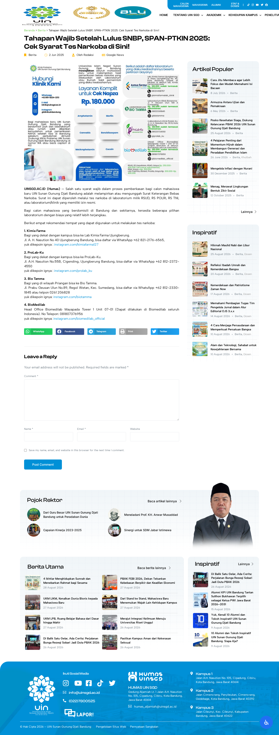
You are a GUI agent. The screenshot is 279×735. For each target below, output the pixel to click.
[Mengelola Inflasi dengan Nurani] (200, 177)
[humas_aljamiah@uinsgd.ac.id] (130, 706)
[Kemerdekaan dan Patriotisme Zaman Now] (200, 295)
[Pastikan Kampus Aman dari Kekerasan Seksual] (109, 649)
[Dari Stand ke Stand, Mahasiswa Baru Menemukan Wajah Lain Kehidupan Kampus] (109, 609)
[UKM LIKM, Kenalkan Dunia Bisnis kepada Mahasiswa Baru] (32, 609)
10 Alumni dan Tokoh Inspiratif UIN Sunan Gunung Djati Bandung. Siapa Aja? (231, 637)
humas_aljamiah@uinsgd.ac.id (155, 706)
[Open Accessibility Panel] (266, 722)
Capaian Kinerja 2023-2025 (62, 530)
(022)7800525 (82, 701)
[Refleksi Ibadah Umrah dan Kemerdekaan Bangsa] (200, 275)
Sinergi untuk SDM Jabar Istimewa (147, 530)
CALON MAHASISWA (181, 4)
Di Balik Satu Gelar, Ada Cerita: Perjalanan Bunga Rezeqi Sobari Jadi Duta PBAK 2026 (231, 578)
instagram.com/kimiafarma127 (76, 244)
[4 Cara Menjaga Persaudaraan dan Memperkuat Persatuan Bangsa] (200, 336)
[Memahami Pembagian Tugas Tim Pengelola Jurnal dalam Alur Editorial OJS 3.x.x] (200, 315)
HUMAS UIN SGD (142, 687)
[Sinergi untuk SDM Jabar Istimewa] (114, 535)
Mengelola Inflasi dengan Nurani (231, 168)
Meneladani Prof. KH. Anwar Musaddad (151, 514)
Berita (42, 30)
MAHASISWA (200, 5)
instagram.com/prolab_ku (73, 271)
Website (135, 428)
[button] (38, 331)
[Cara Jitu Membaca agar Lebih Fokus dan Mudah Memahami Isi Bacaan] (200, 92)
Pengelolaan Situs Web (111, 726)
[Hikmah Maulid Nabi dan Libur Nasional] (200, 255)
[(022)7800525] (64, 700)
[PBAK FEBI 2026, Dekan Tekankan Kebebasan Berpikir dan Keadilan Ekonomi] (109, 589)
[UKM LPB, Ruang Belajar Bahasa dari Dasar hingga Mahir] (32, 629)
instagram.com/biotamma (72, 297)
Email (81, 428)
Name (28, 428)
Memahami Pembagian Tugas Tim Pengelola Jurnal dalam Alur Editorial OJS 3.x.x (232, 307)
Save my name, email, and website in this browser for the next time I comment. (76, 450)
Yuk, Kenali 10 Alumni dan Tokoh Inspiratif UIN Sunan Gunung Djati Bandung (228, 618)
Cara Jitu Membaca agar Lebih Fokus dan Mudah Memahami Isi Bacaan (231, 84)
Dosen (248, 254)
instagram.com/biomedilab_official (79, 319)
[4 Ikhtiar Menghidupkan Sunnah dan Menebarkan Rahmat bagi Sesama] (32, 589)
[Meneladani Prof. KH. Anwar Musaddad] (114, 520)
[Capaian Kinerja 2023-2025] (33, 535)
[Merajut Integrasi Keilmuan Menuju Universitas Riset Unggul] (109, 629)
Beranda (29, 30)
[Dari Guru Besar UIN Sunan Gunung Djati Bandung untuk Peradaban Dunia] (33, 520)
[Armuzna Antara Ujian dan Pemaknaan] (200, 112)
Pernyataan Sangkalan (144, 726)
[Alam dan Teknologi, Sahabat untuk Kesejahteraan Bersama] (200, 355)
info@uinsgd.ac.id (84, 693)
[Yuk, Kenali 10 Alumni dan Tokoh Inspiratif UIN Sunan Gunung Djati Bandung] (200, 627)
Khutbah (246, 157)
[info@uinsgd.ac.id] (64, 692)
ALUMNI (216, 5)
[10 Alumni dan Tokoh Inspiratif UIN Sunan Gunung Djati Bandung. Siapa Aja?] (200, 645)
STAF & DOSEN (235, 4)
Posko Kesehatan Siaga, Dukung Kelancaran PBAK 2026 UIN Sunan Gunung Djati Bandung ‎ (233, 124)
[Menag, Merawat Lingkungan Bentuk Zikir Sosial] (200, 197)
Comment (31, 376)
